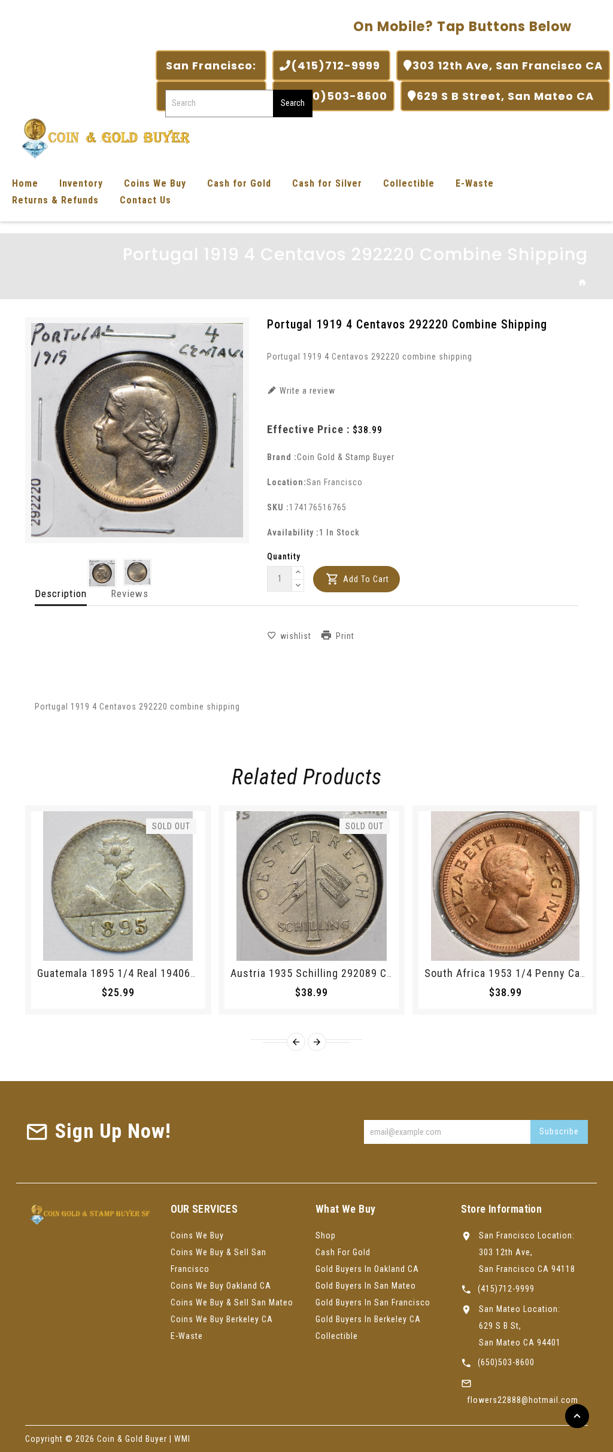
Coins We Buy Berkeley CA (222, 1319)
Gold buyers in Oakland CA (367, 1269)
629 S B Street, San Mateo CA (510, 96)
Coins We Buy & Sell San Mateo (232, 1302)
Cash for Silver (327, 183)
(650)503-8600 (339, 96)
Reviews (129, 593)
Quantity (284, 556)
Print (345, 636)
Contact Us (145, 200)
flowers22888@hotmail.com (522, 1400)
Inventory (81, 183)
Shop (325, 1235)
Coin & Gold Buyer (132, 1439)
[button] (298, 573)
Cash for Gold (239, 183)
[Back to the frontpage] (583, 283)
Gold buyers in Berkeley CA (368, 1319)
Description (61, 593)
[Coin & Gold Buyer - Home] (102, 137)
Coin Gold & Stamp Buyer (345, 457)
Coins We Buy (155, 183)
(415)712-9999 (337, 65)
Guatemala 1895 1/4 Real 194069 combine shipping (162, 973)
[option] (102, 573)
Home (25, 183)
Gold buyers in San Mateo (365, 1285)
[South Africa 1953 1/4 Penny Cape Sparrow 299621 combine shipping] (505, 886)
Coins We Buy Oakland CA (221, 1285)
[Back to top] (577, 1416)
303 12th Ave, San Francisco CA (507, 65)
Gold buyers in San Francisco (372, 1302)
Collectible (409, 183)
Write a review (306, 390)
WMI (182, 1439)
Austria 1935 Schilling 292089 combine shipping (349, 973)
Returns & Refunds (55, 200)
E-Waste (475, 183)
